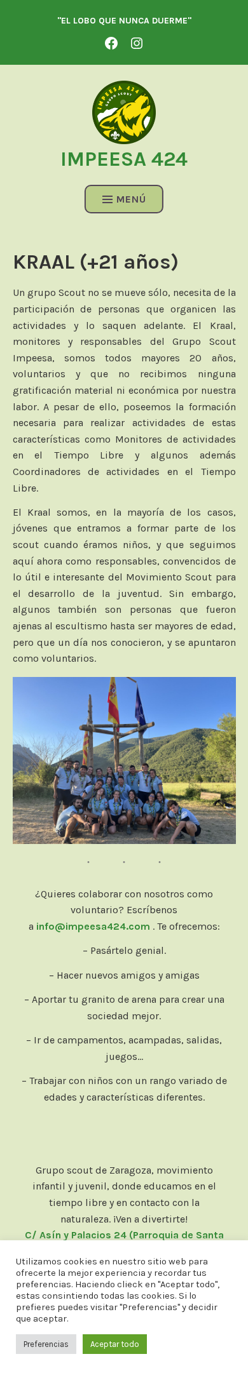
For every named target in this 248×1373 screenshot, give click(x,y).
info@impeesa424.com (93, 926)
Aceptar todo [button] (114, 1344)
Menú (131, 199)
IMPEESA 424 (124, 159)
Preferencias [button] (46, 1344)
